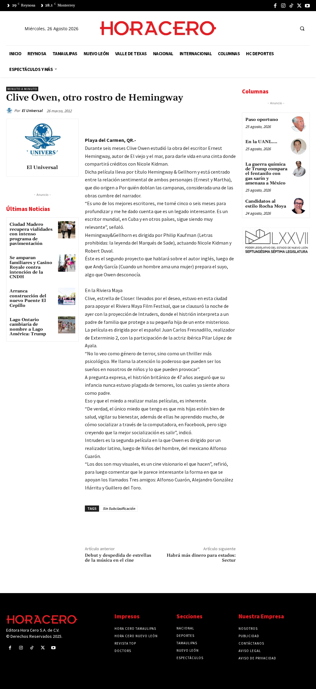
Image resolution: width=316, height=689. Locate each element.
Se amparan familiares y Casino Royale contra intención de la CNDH (31, 267)
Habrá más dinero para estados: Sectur (201, 558)
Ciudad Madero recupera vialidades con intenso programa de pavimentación (31, 234)
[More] (229, 125)
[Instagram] (283, 5)
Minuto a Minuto (22, 89)
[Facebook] (275, 5)
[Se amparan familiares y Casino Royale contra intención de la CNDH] (66, 262)
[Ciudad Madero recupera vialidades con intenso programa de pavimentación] (66, 229)
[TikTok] (291, 5)
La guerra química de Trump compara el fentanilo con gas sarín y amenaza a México (266, 174)
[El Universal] (10, 111)
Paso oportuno (261, 119)
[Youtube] (307, 5)
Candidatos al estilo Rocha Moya (265, 204)
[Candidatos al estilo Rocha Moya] (298, 206)
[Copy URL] (215, 125)
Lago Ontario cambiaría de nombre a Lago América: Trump (28, 327)
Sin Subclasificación (119, 508)
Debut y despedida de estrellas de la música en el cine (118, 558)
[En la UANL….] (298, 146)
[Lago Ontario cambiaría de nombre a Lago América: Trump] (66, 324)
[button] (302, 28)
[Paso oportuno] (298, 124)
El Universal (32, 110)
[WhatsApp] (186, 125)
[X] (299, 5)
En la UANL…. (261, 142)
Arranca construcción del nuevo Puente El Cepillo (28, 298)
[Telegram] (200, 125)
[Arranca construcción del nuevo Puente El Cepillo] (66, 296)
